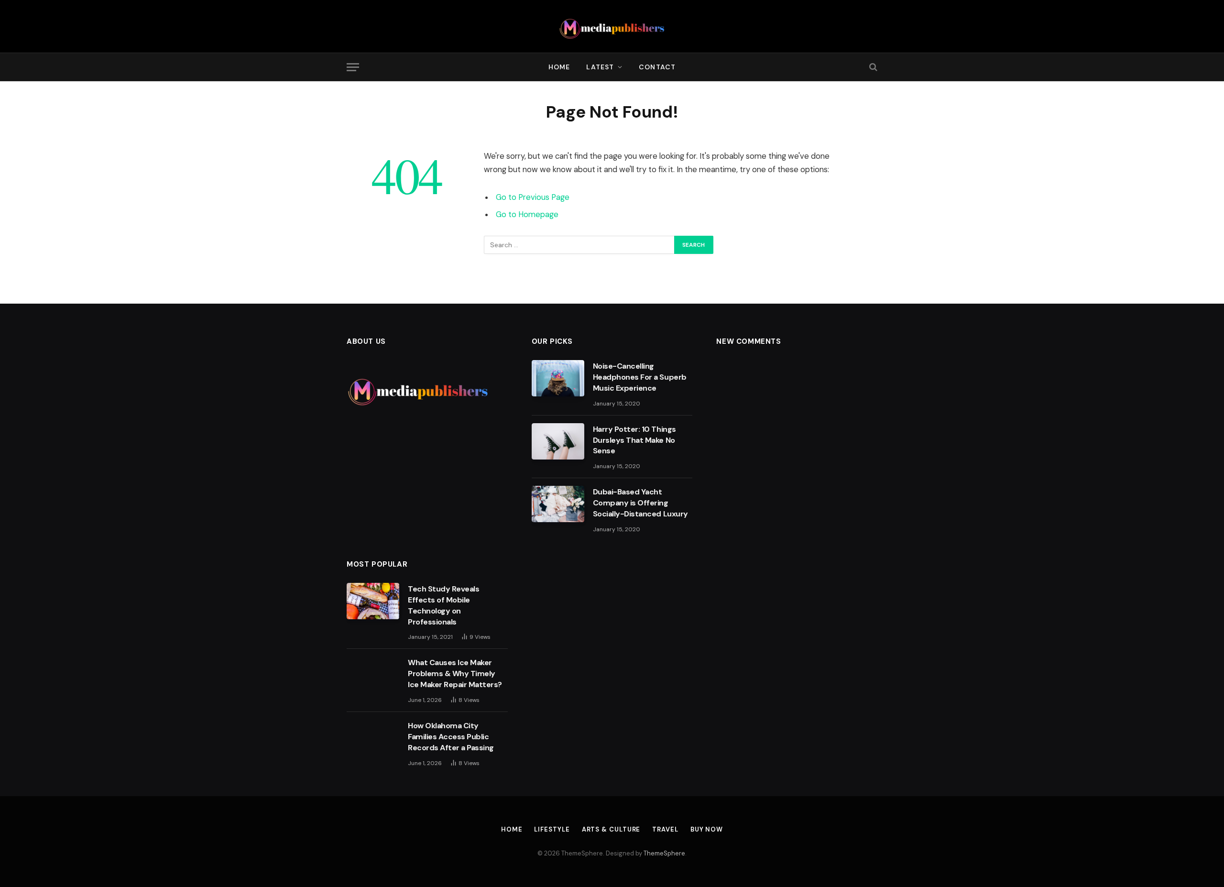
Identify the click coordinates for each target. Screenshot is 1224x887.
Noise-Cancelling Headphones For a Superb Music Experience (640, 377)
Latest (600, 67)
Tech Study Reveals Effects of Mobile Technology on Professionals (443, 605)
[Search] (872, 67)
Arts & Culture (611, 829)
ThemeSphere (664, 853)
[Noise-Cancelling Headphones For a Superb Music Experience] (558, 378)
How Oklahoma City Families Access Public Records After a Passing (451, 737)
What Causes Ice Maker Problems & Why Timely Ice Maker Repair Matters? (455, 673)
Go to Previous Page (532, 197)
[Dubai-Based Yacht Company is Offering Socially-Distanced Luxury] (558, 504)
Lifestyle (551, 829)
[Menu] (353, 67)
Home (559, 67)
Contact (657, 67)
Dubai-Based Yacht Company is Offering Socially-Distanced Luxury (640, 503)
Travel (665, 829)
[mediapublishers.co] (612, 26)
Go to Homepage (527, 214)
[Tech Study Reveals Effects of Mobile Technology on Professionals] (373, 601)
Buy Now (706, 829)
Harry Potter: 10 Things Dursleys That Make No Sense (634, 440)
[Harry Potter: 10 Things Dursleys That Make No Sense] (558, 441)
